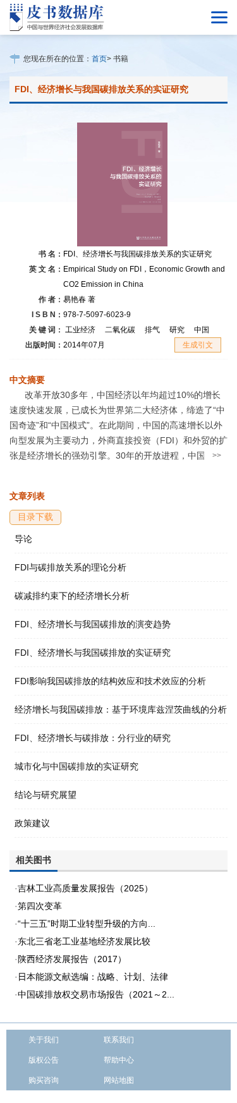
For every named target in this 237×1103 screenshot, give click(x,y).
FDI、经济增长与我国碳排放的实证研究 (93, 653)
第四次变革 (40, 906)
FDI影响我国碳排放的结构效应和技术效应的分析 (110, 681)
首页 (99, 58)
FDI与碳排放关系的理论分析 (70, 567)
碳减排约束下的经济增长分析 (72, 596)
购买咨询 (43, 1080)
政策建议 (32, 823)
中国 (201, 329)
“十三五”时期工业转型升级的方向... (86, 924)
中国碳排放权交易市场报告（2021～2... (96, 994)
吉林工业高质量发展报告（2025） (85, 888)
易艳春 (79, 299)
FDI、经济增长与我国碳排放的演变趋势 (93, 624)
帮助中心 (119, 1060)
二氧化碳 (120, 329)
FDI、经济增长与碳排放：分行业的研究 (93, 738)
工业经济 (80, 329)
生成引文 (198, 345)
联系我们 (119, 1039)
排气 (152, 329)
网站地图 (119, 1080)
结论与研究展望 (45, 795)
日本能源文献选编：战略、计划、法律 (93, 977)
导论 (23, 539)
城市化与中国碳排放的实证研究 (76, 766)
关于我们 (43, 1039)
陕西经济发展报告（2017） (72, 959)
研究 (177, 329)
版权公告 (43, 1060)
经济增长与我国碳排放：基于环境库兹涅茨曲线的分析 (121, 709)
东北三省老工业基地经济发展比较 (84, 941)
